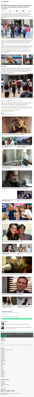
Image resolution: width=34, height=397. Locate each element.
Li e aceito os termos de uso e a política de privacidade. (10, 316)
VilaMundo (3, 376)
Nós (1, 369)
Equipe (2, 385)
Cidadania (2, 355)
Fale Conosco (3, 382)
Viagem (2, 375)
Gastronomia (3, 364)
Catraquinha (3, 353)
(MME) (24, 15)
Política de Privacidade (20, 333)
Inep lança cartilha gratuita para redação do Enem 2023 (10, 109)
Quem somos (3, 383)
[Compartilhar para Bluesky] (17, 11)
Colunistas (3, 340)
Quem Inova (3, 372)
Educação (5, 4)
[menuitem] (17, 337)
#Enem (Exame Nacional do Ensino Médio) (7, 114)
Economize (3, 358)
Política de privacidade (5, 384)
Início (2, 4)
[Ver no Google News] (4, 11)
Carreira (2, 352)
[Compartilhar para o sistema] (30, 11)
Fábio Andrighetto (5, 8)
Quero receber (17, 318)
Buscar (2, 343)
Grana (2, 366)
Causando (2, 354)
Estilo (2, 361)
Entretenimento (3, 360)
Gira (1, 365)
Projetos (2, 371)
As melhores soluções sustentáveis (7, 349)
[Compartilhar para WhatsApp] (10, 11)
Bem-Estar (3, 351)
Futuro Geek (3, 363)
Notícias (2, 370)
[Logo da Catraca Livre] (5, 1)
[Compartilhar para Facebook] (23, 11)
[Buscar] (31, 345)
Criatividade (3, 357)
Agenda (2, 338)
